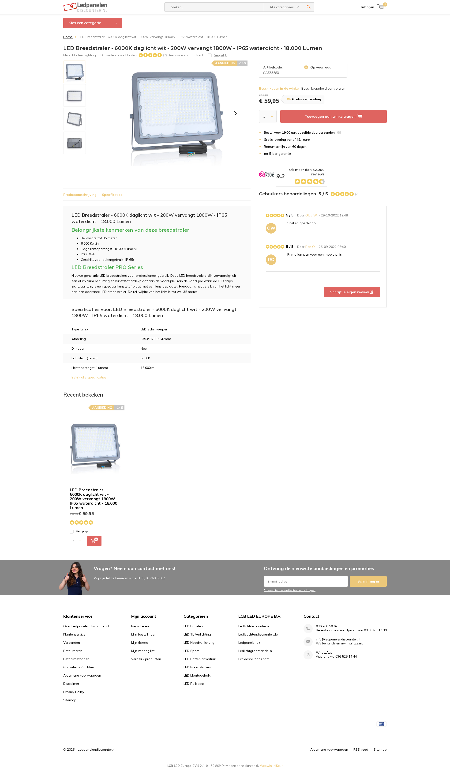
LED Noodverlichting (199, 642)
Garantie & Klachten (78, 667)
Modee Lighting (84, 55)
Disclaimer (71, 683)
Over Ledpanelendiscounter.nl (86, 626)
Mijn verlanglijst (142, 651)
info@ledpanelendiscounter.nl (338, 639)
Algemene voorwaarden (82, 675)
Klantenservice (74, 634)
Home (68, 37)
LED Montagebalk (197, 675)
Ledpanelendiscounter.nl (96, 749)
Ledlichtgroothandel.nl (255, 651)
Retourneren (72, 651)
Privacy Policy (73, 692)
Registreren (140, 626)
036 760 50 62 (327, 626)
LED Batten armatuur (200, 659)
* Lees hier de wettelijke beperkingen (289, 590)
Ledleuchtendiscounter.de (258, 634)
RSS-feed (360, 749)
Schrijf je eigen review (350, 292)
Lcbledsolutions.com (254, 659)
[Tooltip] (339, 133)
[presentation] (235, 113)
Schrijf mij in (368, 581)
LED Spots (191, 651)
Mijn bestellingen (143, 634)
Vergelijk (82, 531)
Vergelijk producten (146, 659)
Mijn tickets (139, 642)
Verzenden (71, 642)
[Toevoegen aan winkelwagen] (94, 541)
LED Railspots (194, 683)
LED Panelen (193, 626)
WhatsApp (324, 653)
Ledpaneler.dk (249, 642)
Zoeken (308, 7)
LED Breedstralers (197, 667)
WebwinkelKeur (271, 766)
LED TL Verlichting (197, 634)
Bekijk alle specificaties (88, 377)
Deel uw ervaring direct (185, 55)
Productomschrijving (80, 195)
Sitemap (69, 700)
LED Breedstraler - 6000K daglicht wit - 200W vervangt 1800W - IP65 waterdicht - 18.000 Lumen (94, 498)
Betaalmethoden (76, 659)
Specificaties (112, 195)
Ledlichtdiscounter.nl (254, 626)
